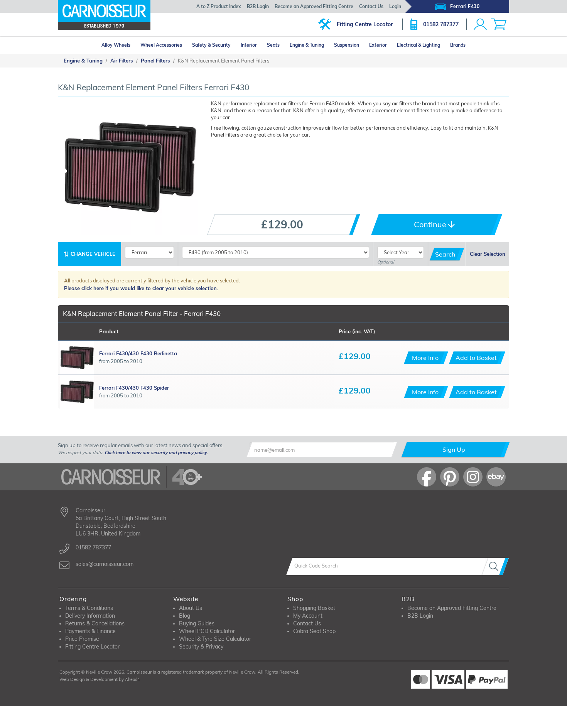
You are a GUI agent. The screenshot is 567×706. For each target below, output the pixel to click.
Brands (458, 45)
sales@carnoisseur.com (104, 564)
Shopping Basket (314, 608)
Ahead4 (132, 679)
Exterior (378, 45)
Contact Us (371, 6)
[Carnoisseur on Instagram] (472, 476)
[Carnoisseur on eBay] (496, 476)
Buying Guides (196, 623)
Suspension (346, 45)
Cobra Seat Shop (314, 631)
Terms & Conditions (89, 608)
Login (395, 6)
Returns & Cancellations (95, 623)
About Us (190, 608)
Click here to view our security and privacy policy (156, 452)
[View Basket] (498, 24)
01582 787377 (441, 24)
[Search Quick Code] (495, 566)
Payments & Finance (90, 631)
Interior (249, 45)
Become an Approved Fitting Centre (314, 6)
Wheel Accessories (161, 45)
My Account (307, 615)
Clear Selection (487, 254)
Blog (184, 615)
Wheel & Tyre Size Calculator (215, 638)
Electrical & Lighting (418, 45)
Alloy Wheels (115, 45)
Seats (273, 45)
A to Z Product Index (218, 6)
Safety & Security (211, 45)
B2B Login (258, 6)
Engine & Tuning (307, 45)
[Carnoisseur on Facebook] (426, 476)
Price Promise (82, 638)
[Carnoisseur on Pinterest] (449, 476)
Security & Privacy (201, 646)
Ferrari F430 (464, 6)
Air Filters (121, 60)
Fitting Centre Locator (365, 24)
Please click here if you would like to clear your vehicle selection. (141, 288)
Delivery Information (90, 615)
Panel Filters (155, 60)
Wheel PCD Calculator (207, 631)
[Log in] (480, 24)
